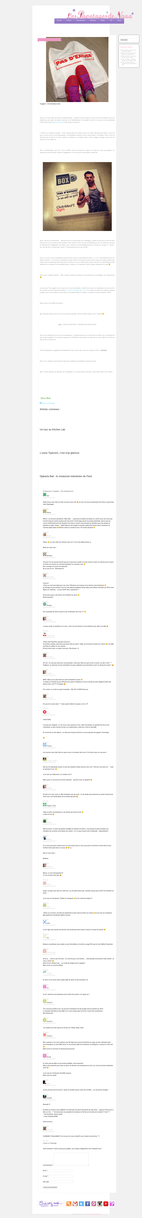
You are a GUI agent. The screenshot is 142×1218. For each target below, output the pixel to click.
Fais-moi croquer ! (52, 760)
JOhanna (49, 620)
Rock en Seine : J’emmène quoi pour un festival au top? (129, 60)
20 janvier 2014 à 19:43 (49, 886)
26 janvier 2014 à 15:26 (49, 1037)
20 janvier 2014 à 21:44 (49, 699)
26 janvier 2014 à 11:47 (49, 1004)
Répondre (46, 509)
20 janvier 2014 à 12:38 (49, 621)
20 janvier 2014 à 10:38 (49, 557)
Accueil (59, 20)
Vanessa (49, 839)
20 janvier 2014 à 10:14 (49, 514)
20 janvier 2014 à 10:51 (49, 607)
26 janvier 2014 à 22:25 (49, 1085)
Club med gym (58, 122)
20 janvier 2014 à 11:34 (49, 658)
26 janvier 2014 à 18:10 (49, 1058)
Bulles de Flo (51, 635)
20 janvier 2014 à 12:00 (49, 747)
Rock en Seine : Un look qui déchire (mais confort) (129, 56)
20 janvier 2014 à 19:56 (49, 908)
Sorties (103, 20)
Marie (48, 713)
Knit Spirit (50, 656)
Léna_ (48, 906)
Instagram (76, 290)
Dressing (92, 20)
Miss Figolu (50, 576)
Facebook (70, 290)
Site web (46, 1182)
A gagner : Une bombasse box (50, 104)
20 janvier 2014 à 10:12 (49, 497)
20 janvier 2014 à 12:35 (49, 675)
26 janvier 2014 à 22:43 (49, 1099)
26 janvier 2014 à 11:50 (49, 1023)
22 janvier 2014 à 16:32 (49, 939)
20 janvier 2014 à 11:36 (49, 715)
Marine (49, 536)
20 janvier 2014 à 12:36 (49, 789)
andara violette (51, 952)
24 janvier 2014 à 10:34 (49, 989)
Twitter (84, 290)
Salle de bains (80, 20)
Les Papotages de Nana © (93, 1214)
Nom (45, 1170)
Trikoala (49, 973)
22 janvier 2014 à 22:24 (49, 954)
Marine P (49, 822)
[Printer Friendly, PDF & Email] (45, 399)
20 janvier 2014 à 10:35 (49, 537)
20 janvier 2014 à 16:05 (49, 824)
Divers (119, 20)
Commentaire (48, 1165)
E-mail (45, 1176)
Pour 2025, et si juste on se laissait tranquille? (129, 50)
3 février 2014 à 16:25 (49, 1131)
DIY (111, 20)
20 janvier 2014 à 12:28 (49, 762)
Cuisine (69, 20)
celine (48, 1083)
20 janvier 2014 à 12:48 (49, 807)
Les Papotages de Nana (85, 14)
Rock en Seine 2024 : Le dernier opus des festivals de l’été (129, 63)
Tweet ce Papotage (48, 403)
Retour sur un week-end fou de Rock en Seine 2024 (129, 53)
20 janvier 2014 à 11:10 (49, 637)
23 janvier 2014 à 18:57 (49, 975)
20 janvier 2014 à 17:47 (49, 868)
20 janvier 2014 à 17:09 (49, 841)
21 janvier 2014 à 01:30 (49, 925)
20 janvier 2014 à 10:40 (49, 578)
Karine (49, 884)
